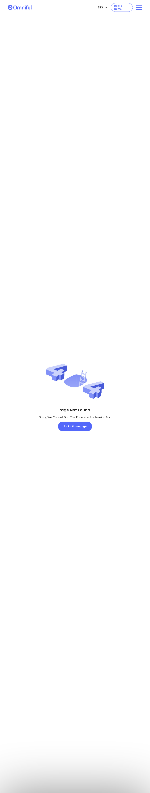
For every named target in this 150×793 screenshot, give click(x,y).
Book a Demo (118, 7)
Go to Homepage (75, 426)
